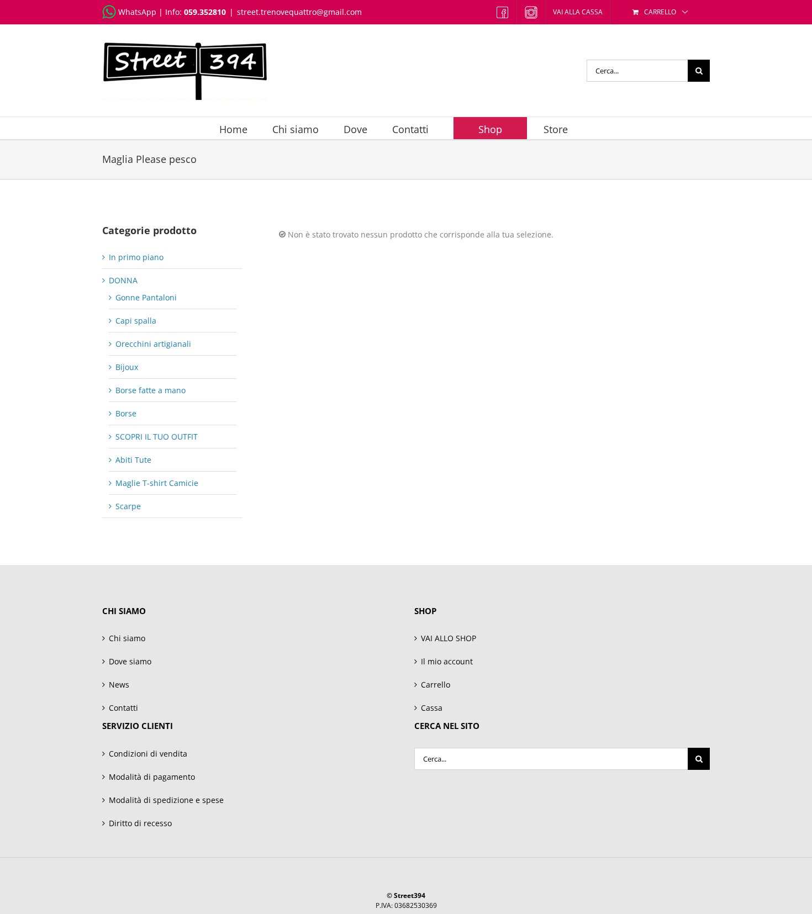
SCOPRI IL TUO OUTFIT (156, 436)
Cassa (431, 707)
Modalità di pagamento (152, 777)
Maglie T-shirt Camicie (156, 483)
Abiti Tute (133, 460)
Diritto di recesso (140, 823)
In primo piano (136, 257)
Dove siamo (130, 661)
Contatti (123, 707)
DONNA (123, 280)
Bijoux (126, 367)
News (119, 684)
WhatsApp (137, 12)
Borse (125, 413)
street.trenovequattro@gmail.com (299, 12)
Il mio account (447, 661)
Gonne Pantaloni (146, 297)
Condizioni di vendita (148, 753)
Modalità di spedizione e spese (166, 800)
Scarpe (128, 506)
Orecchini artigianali (153, 344)
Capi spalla (135, 320)
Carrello (435, 684)
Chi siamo (127, 638)
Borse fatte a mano (150, 390)
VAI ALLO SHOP (448, 638)
